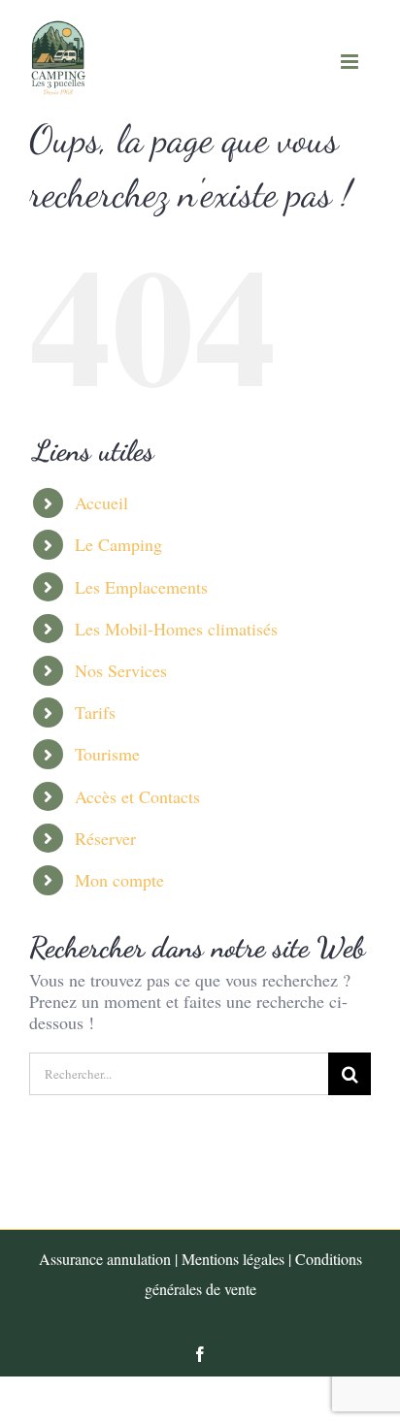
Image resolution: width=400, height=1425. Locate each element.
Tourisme (107, 753)
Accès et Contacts (137, 796)
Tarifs (95, 712)
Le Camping (118, 544)
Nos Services (121, 670)
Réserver (105, 838)
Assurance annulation (105, 1258)
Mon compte (119, 879)
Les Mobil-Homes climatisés (176, 628)
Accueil (101, 502)
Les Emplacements (141, 587)
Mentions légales (233, 1258)
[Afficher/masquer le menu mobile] (351, 61)
